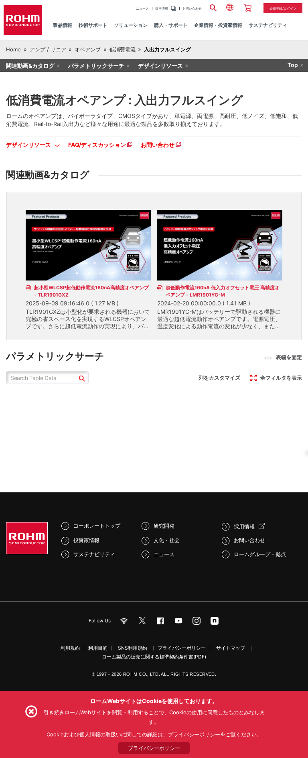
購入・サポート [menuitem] (171, 25)
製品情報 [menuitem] (62, 25)
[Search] (213, 6)
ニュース (142, 8)
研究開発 (164, 525)
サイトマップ (230, 648)
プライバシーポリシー (182, 648)
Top (293, 64)
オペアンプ (88, 49)
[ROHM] (23, 20)
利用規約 (70, 648)
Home (13, 49)
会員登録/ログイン (283, 8)
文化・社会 (167, 540)
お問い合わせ (192, 8)
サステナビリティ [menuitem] (268, 25)
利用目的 (97, 648)
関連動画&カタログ (30, 65)
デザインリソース (160, 65)
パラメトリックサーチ (96, 65)
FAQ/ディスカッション (97, 144)
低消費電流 (122, 49)
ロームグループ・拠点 (260, 554)
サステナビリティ (94, 554)
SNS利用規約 (132, 648)
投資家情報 (86, 540)
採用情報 (161, 8)
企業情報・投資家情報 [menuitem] (218, 25)
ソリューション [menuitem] (131, 25)
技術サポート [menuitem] (93, 25)
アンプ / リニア (48, 49)
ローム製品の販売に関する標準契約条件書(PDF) (154, 657)
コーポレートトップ (96, 525)
